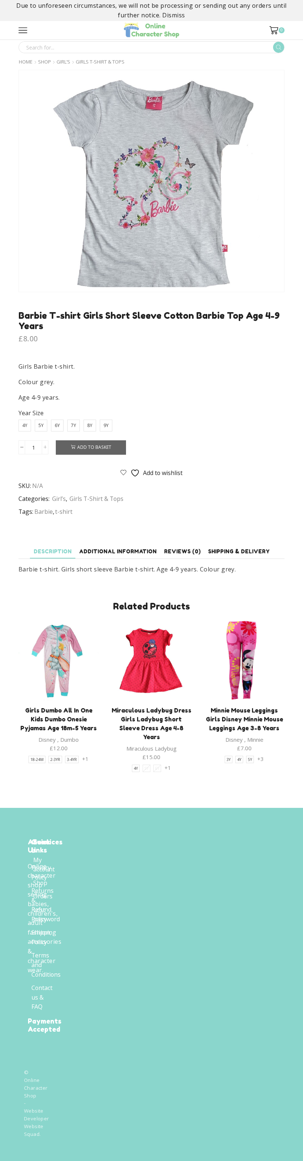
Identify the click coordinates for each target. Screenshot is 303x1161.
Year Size (31, 413)
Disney (47, 739)
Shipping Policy (43, 937)
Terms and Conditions (46, 964)
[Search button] (278, 47)
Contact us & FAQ (41, 997)
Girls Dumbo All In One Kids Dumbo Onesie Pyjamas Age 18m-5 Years (58, 719)
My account (44, 865)
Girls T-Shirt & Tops (100, 61)
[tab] (52, 551)
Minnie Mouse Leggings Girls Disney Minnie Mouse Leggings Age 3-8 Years (244, 719)
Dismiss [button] (173, 15)
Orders (42, 896)
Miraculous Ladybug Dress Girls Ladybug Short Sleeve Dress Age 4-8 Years (151, 724)
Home (26, 61)
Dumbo (69, 739)
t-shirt (63, 512)
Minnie (255, 739)
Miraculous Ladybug (151, 748)
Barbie (43, 512)
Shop (44, 61)
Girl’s (63, 61)
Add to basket (94, 447)
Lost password (46, 914)
